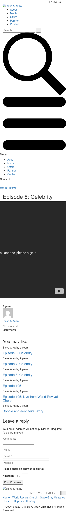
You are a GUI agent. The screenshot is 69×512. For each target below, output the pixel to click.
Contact (14, 24)
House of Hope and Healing (19, 501)
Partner (14, 20)
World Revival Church (25, 497)
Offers (13, 17)
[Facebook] (4, 333)
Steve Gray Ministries (52, 497)
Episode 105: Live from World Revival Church (30, 398)
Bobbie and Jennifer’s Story (23, 411)
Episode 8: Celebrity (17, 352)
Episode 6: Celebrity (17, 374)
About (13, 9)
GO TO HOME (8, 188)
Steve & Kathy (11, 321)
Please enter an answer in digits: (23, 468)
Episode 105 (12, 385)
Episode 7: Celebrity (17, 363)
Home (6, 497)
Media (13, 13)
